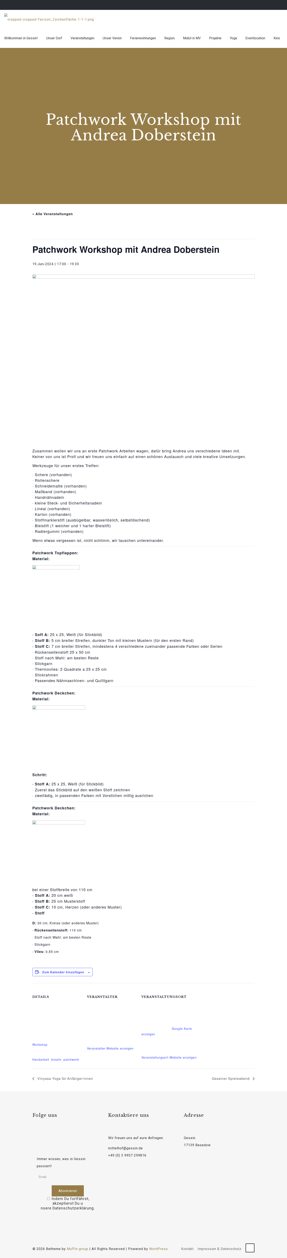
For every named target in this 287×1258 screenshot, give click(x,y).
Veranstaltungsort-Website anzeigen (169, 1057)
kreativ (56, 1059)
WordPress (158, 1249)
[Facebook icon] (267, 5)
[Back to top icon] (250, 1248)
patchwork (71, 1059)
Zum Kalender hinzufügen (63, 972)
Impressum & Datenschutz (219, 1249)
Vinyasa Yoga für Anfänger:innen (64, 1078)
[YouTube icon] (272, 5)
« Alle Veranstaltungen (52, 213)
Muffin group (77, 1249)
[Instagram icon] (277, 5)
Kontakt (187, 1249)
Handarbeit (40, 1059)
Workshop (39, 1044)
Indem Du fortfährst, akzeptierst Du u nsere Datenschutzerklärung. (68, 1203)
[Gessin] (49, 19)
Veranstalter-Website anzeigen (110, 1048)
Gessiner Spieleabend (231, 1078)
